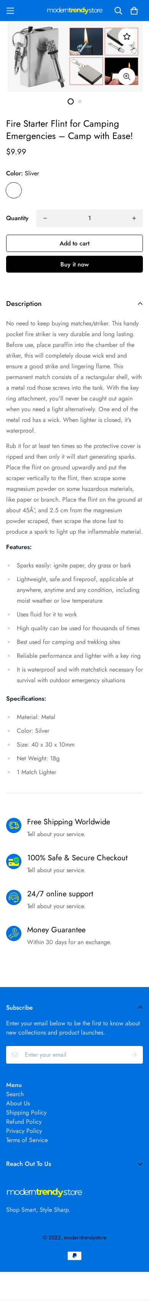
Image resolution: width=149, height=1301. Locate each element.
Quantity (17, 218)
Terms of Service (27, 1140)
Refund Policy (24, 1121)
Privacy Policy (24, 1130)
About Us (18, 1103)
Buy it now (74, 264)
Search (15, 1094)
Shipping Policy (26, 1112)
